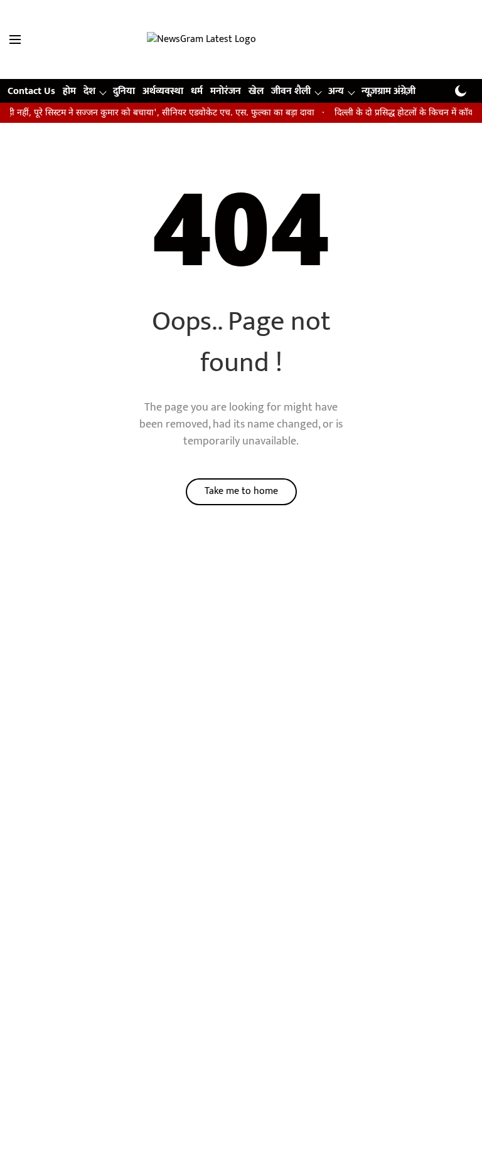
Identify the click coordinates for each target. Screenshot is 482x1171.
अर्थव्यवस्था (162, 91)
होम (69, 91)
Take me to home (241, 491)
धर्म (197, 91)
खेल (256, 91)
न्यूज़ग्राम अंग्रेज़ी (388, 91)
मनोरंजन (225, 91)
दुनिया (124, 91)
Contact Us (31, 91)
